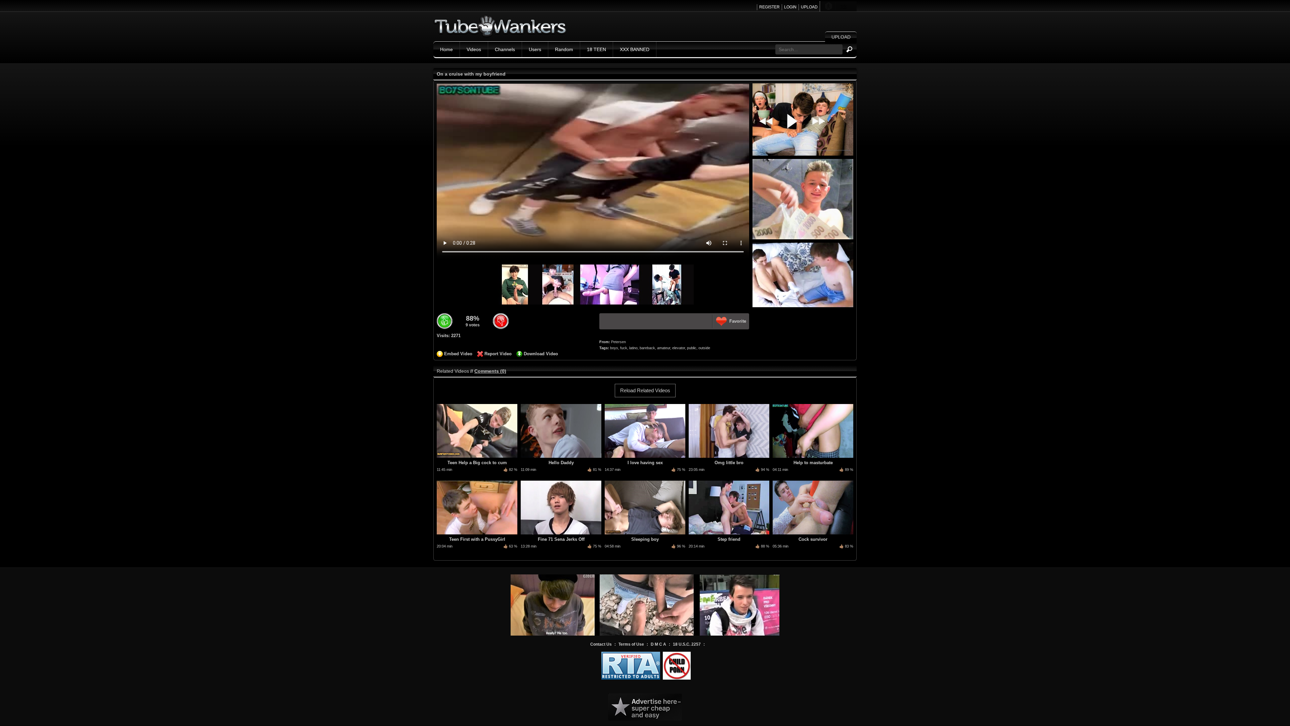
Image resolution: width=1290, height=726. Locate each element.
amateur (663, 348)
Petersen (618, 342)
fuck (623, 348)
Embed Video (458, 353)
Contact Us (601, 644)
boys (614, 348)
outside (704, 348)
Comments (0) (490, 371)
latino (633, 348)
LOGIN (790, 7)
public (691, 348)
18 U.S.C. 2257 (687, 644)
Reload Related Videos (645, 390)
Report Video (498, 353)
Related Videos (453, 371)
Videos (474, 49)
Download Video (541, 353)
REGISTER (769, 7)
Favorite (737, 321)
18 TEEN (596, 49)
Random (564, 49)
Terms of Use (631, 644)
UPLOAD (809, 7)
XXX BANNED (634, 49)
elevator (678, 348)
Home (446, 49)
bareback (647, 348)
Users (535, 49)
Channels (505, 49)
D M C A (658, 644)
